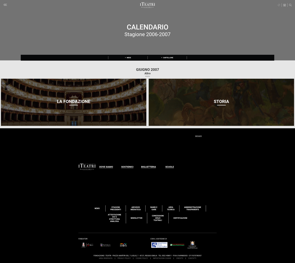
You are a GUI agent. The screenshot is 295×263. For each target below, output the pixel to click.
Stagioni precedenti (115, 208)
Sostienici (127, 166)
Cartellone (168, 58)
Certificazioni (180, 218)
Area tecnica (171, 208)
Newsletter (136, 218)
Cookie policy (142, 258)
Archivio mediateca (136, 208)
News (97, 208)
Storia (221, 101)
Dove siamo (106, 166)
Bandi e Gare (153, 208)
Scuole (169, 166)
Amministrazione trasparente (192, 208)
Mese (129, 58)
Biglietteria (148, 166)
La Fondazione (73, 101)
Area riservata (105, 258)
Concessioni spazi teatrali (158, 218)
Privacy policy (124, 258)
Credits (179, 258)
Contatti (192, 258)
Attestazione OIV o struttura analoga (114, 218)
